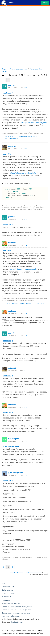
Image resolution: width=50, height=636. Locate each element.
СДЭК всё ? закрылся (11, 303)
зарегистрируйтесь (34, 572)
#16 (26, 335)
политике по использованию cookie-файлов (25, 633)
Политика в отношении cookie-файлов (16, 610)
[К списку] (7, 75)
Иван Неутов (13, 438)
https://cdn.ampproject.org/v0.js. (34, 122)
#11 (26, 88)
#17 (26, 371)
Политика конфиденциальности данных (17, 607)
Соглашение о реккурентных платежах (16, 613)
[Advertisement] (25, 12)
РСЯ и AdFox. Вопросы (12, 138)
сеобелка (7, 93)
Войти (45, 2)
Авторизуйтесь (16, 572)
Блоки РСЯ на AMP (10, 136)
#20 (26, 475)
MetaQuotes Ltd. (16, 622)
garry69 (11, 85)
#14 (26, 245)
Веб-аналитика (7, 590)
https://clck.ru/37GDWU (35, 210)
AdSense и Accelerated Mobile (28, 136)
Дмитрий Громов (10, 446)
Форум (4, 69)
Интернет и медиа (8, 593)
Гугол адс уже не (39, 303)
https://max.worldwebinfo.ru (34, 133)
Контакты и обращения (11, 616)
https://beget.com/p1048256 (25, 300)
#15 (26, 314)
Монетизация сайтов (18, 69)
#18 (26, 407)
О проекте (6, 600)
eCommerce (6, 596)
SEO (3, 583)
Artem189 (12, 146)
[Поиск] (38, 3)
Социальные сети (8, 587)
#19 (26, 441)
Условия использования (11, 603)
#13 (26, 219)
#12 (26, 149)
